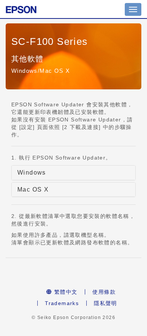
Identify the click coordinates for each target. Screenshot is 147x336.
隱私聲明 (105, 303)
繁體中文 (64, 292)
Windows (31, 172)
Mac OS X (33, 189)
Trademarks (62, 303)
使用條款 (104, 292)
